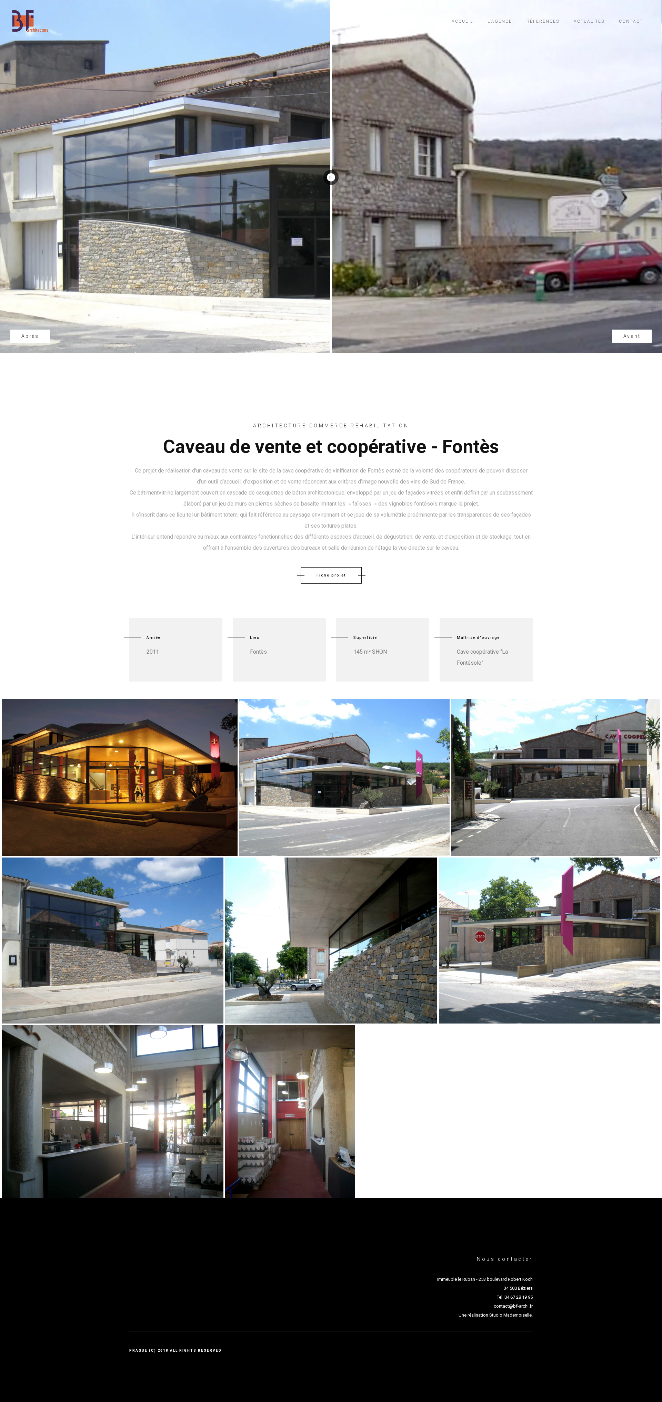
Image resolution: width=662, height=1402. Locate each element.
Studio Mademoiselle (510, 1315)
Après (30, 336)
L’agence (500, 21)
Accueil (462, 21)
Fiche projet (331, 575)
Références (542, 21)
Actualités (589, 21)
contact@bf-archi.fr (513, 1306)
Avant (632, 336)
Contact (631, 21)
